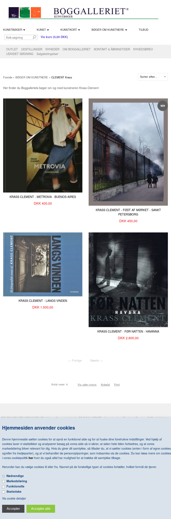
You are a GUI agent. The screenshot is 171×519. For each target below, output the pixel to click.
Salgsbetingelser (47, 54)
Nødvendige (15, 476)
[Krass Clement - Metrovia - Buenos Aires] (42, 145)
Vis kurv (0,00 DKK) (54, 37)
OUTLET (12, 49)
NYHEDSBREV (143, 49)
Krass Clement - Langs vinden (43, 300)
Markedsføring (16, 481)
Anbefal (105, 384)
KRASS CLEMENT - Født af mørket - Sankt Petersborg (128, 212)
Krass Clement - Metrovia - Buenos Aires (43, 197)
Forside (7, 77)
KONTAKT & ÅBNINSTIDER (112, 49)
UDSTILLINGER (31, 49)
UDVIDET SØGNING (19, 54)
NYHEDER (52, 49)
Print (117, 384)
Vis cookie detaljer (14, 498)
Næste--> (96, 360)
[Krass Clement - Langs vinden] (42, 264)
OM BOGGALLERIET (77, 49)
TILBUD (143, 30)
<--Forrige (75, 360)
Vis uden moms (87, 384)
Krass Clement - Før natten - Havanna (128, 331)
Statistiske (13, 491)
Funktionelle (15, 486)
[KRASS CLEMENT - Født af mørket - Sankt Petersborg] (128, 151)
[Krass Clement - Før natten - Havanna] (128, 279)
